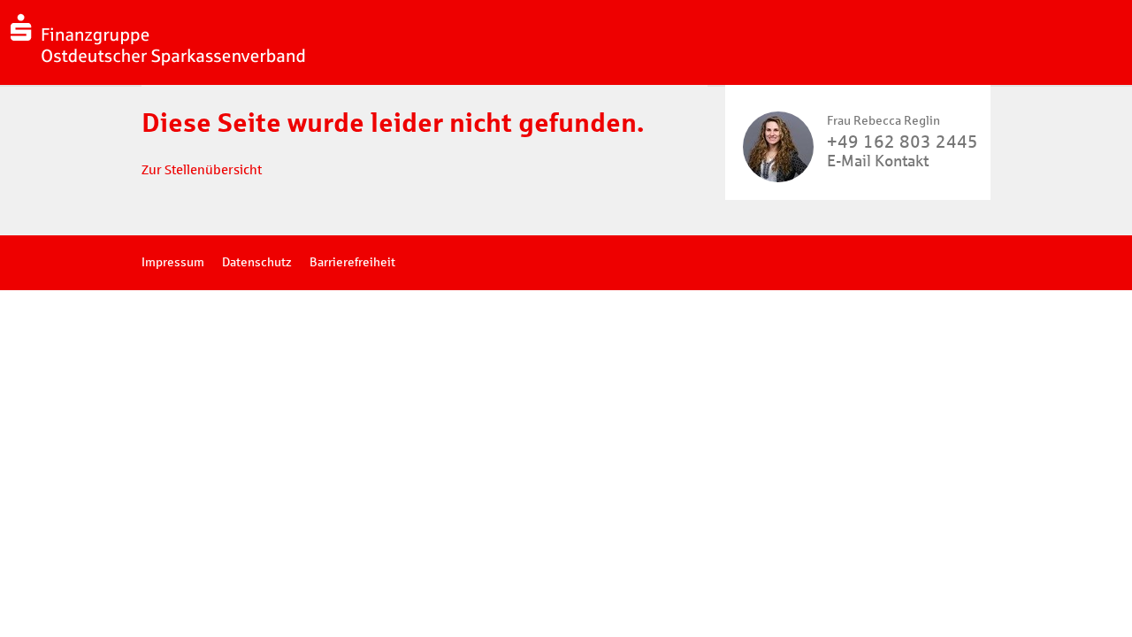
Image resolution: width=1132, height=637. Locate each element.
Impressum (173, 262)
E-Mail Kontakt (878, 161)
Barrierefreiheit (352, 262)
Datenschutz (257, 262)
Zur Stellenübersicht (202, 170)
